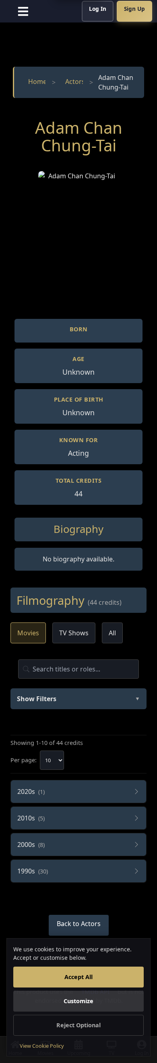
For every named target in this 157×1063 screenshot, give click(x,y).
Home (36, 81)
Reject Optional (78, 1025)
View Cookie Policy (42, 1045)
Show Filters (78, 698)
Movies (28, 632)
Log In (97, 8)
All (112, 632)
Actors (74, 81)
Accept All (78, 977)
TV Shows (74, 632)
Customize (78, 1001)
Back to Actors (79, 923)
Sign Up (134, 8)
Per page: (23, 760)
